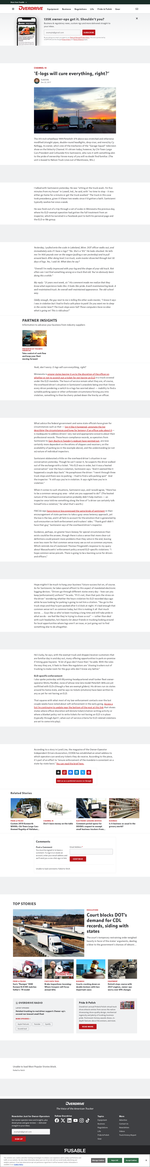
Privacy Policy (66, 39)
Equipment (113, 981)
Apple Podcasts (23, 1024)
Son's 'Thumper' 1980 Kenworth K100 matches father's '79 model (24, 987)
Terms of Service (79, 39)
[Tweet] (82, 772)
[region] (75, 1160)
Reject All (114, 1160)
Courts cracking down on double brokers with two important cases (88, 987)
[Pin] (88, 772)
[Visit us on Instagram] (81, 1120)
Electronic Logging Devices (89, 821)
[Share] (70, 772)
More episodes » (23, 1019)
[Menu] (13, 8)
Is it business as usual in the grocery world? (122, 825)
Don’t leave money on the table (58, 823)
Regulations (92, 910)
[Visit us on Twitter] (63, 1120)
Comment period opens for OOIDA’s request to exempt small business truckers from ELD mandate (90, 826)
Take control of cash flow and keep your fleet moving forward (34, 356)
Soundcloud (22, 1029)
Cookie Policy (18, 1164)
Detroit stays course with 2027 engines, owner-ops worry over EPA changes (120, 987)
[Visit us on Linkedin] (69, 1120)
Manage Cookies (98, 1160)
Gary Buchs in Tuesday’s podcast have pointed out (74, 440)
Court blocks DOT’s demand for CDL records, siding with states (108, 923)
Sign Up (19, 1139)
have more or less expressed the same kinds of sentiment (76, 510)
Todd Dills (45, 79)
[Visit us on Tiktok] (88, 1120)
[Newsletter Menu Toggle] (136, 8)
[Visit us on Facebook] (57, 1120)
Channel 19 (40, 67)
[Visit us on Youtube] (75, 1120)
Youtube (37, 1024)
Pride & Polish (17, 821)
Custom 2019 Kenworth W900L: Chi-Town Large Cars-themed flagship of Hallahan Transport (25, 826)
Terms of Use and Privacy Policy (80, 37)
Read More (87, 1026)
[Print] (58, 772)
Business (113, 821)
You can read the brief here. (70, 763)
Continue (78, 859)
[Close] (146, 1160)
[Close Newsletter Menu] (136, 18)
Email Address (76, 847)
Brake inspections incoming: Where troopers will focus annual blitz (58, 987)
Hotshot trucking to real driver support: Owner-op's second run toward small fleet (40, 1012)
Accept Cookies (131, 1160)
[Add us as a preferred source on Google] (64, 772)
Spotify (48, 1024)
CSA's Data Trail (52, 981)
